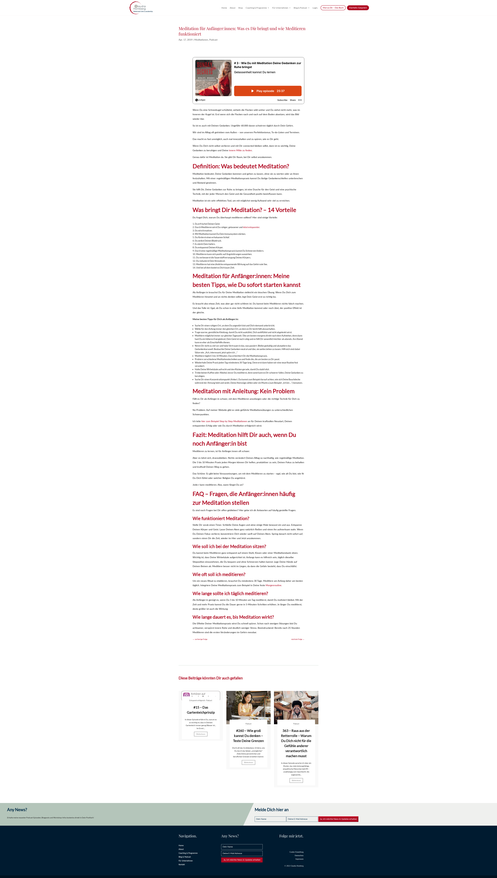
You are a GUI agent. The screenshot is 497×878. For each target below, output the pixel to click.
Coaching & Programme (256, 8)
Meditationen (201, 40)
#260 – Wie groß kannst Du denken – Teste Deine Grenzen (248, 735)
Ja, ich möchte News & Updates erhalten (338, 819)
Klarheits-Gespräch (358, 8)
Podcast (213, 40)
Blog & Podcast (300, 8)
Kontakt (182, 865)
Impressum (299, 859)
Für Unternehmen (280, 8)
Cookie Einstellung (297, 852)
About (232, 8)
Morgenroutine (273, 585)
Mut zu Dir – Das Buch (333, 8)
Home (224, 8)
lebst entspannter (251, 227)
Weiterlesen (200, 734)
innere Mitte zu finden (240, 150)
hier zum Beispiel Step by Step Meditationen (224, 421)
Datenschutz (299, 855)
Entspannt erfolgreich (197, 700)
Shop (240, 8)
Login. (315, 8)
